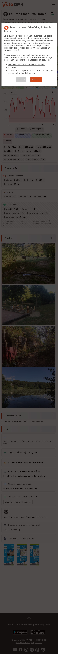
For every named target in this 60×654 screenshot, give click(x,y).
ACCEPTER (36, 80)
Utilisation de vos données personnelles (26, 64)
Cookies (12, 67)
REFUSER (21, 80)
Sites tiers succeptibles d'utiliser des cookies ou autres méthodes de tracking (30, 71)
